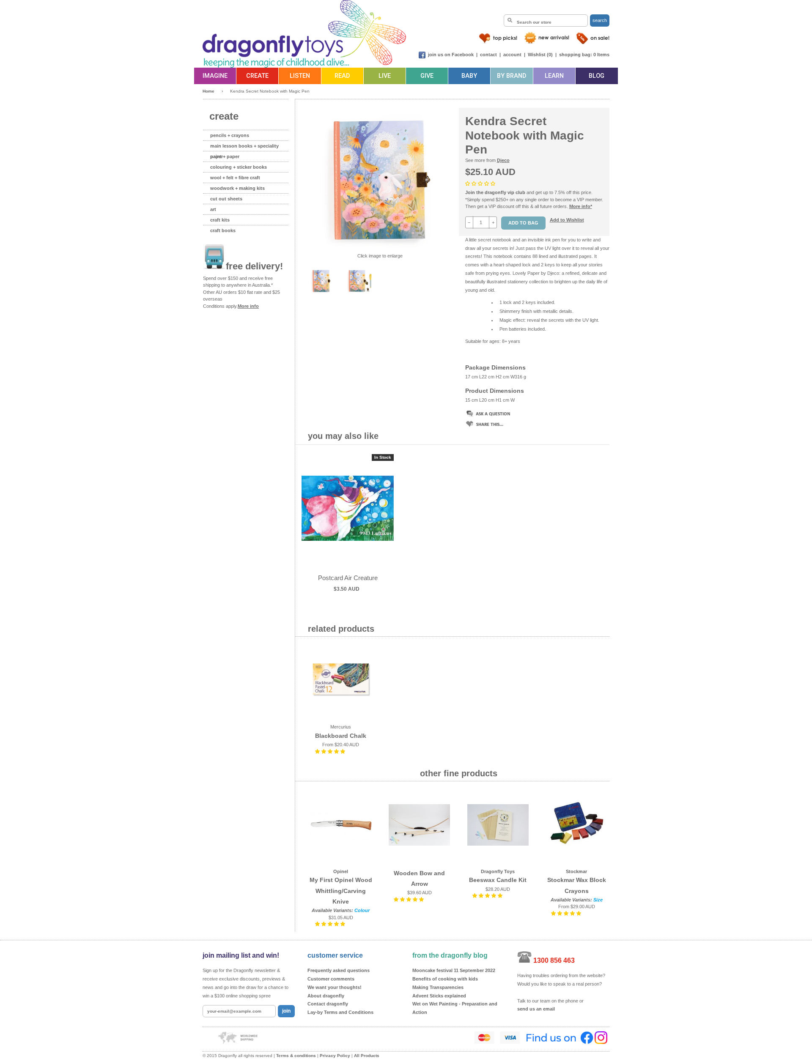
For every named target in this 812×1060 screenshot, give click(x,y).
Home (208, 91)
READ (342, 75)
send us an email (536, 1008)
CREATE (257, 75)
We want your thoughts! (334, 987)
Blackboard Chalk (340, 735)
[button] (481, 183)
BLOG (596, 75)
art (213, 209)
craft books (223, 230)
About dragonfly (325, 995)
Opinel (340, 871)
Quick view (347, 516)
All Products (366, 1055)
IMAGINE (215, 75)
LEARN (554, 75)
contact (488, 54)
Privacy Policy (335, 1055)
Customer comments (330, 978)
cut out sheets (226, 198)
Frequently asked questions (338, 970)
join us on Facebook (451, 54)
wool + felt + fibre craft (235, 177)
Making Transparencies (438, 987)
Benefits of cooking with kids (445, 978)
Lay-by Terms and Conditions (340, 1012)
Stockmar (576, 871)
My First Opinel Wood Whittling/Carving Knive (341, 890)
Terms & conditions (296, 1055)
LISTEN (300, 75)
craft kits (220, 219)
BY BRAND (511, 75)
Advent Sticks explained (439, 995)
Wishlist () (540, 54)
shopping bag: (575, 54)
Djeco (503, 160)
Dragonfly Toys (498, 871)
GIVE (426, 75)
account (512, 54)
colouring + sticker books (238, 167)
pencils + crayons (229, 135)
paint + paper (224, 156)
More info (248, 306)
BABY (469, 75)
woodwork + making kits (237, 188)
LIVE (385, 75)
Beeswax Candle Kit (498, 879)
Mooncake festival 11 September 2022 (453, 970)
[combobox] (546, 20)
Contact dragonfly (327, 1003)
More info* (580, 206)
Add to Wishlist (567, 219)
